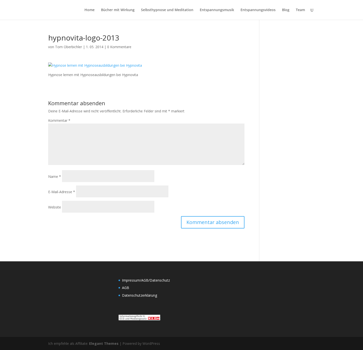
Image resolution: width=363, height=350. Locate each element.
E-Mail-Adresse (61, 191)
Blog (285, 10)
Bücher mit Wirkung (118, 10)
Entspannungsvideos (258, 10)
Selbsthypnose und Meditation (167, 10)
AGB (125, 287)
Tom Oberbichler (68, 46)
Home (89, 10)
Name (54, 176)
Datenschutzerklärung (139, 295)
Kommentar (59, 120)
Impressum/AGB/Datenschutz (146, 280)
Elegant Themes (104, 343)
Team (300, 10)
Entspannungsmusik (217, 10)
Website (54, 207)
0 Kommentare (119, 46)
